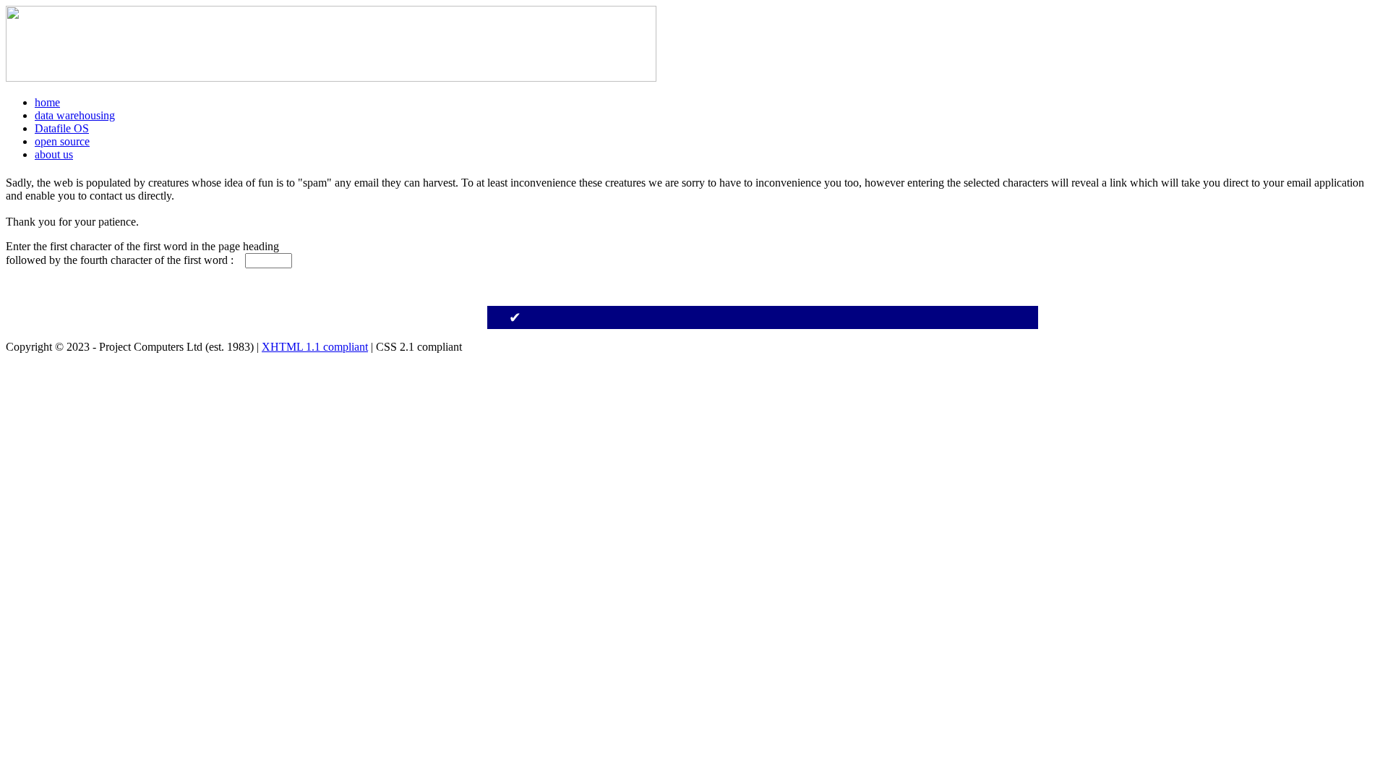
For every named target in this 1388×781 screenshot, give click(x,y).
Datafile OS (62, 128)
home (47, 102)
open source (62, 141)
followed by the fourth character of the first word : (124, 260)
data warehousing (75, 115)
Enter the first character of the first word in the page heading (147, 246)
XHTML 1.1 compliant (315, 347)
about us (54, 154)
